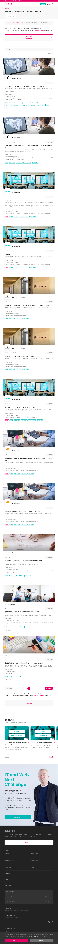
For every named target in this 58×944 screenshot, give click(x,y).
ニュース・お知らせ (9, 857)
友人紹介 (32, 867)
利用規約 (7, 931)
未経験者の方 (7, 873)
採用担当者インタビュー (35, 860)
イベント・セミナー (34, 857)
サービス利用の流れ (34, 864)
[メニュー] (52, 3)
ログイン (49, 4)
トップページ (8, 22)
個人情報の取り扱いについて (11, 928)
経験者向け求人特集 (34, 853)
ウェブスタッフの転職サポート (11, 864)
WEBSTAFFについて (9, 885)
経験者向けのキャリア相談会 (39, 30)
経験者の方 (8, 850)
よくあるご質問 (8, 867)
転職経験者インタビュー (9, 860)
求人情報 (7, 853)
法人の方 (6, 879)
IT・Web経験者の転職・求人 (18, 22)
